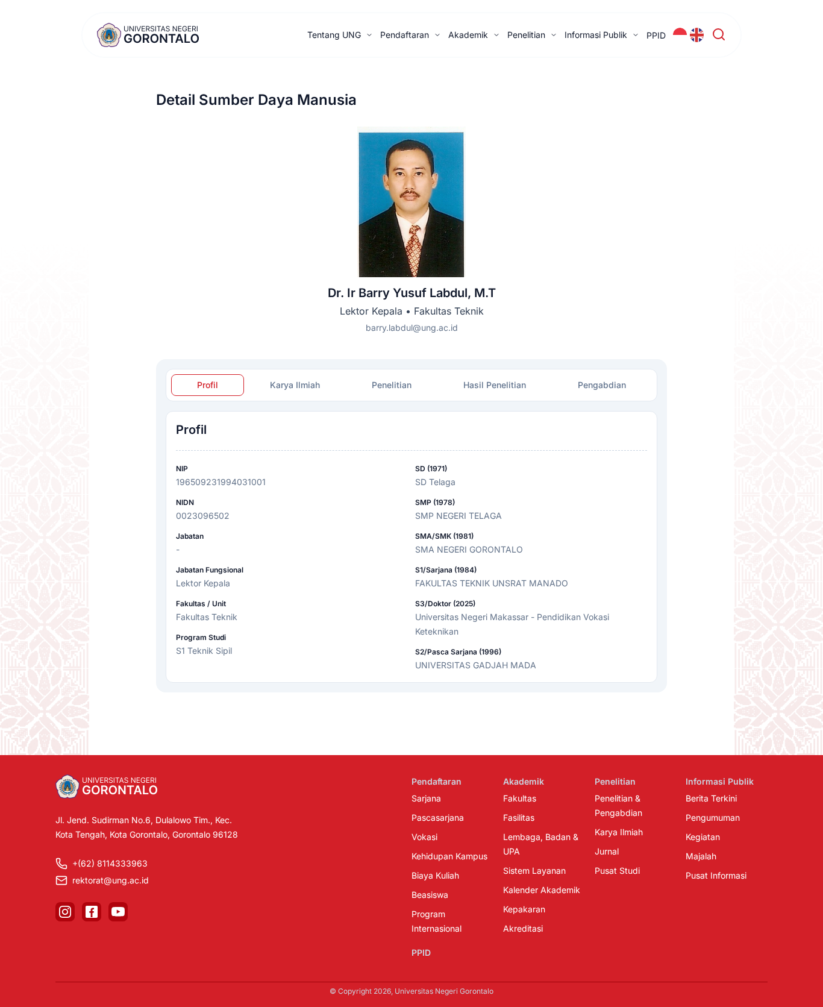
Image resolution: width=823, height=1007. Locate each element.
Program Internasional (436, 921)
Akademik (468, 35)
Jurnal (607, 851)
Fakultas (519, 798)
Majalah (701, 856)
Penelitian (526, 35)
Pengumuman (713, 817)
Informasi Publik (596, 35)
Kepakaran (524, 909)
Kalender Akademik (541, 890)
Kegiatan (703, 837)
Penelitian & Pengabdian (618, 805)
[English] (697, 35)
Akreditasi (523, 928)
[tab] (207, 385)
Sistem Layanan (534, 870)
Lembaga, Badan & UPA (540, 844)
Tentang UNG (334, 35)
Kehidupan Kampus (449, 856)
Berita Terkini (711, 798)
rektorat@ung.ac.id (110, 880)
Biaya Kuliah (435, 875)
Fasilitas (518, 817)
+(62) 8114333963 (110, 863)
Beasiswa (429, 894)
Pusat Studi (617, 870)
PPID (656, 35)
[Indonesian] (680, 35)
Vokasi (424, 837)
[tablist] (411, 385)
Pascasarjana (437, 817)
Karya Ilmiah (619, 832)
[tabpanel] (411, 547)
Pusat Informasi (716, 875)
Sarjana (426, 798)
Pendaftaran (404, 35)
